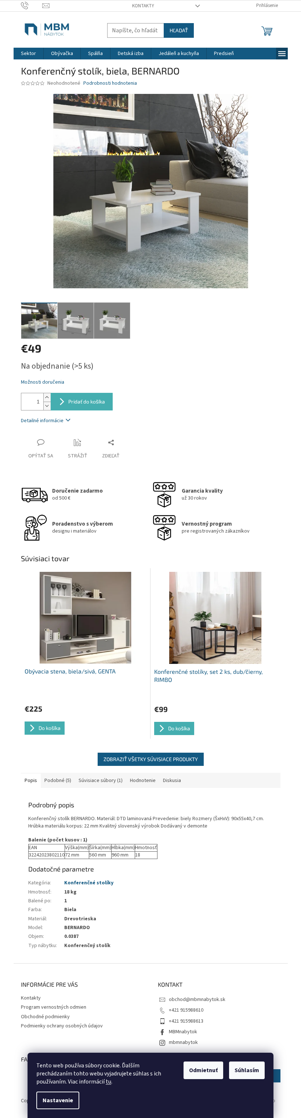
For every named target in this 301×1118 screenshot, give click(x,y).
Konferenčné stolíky (88, 883)
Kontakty (143, 6)
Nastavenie (58, 1100)
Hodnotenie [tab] (143, 780)
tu (108, 1082)
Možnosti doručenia (42, 382)
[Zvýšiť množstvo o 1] (47, 397)
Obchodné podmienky (45, 1016)
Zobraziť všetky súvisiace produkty (151, 759)
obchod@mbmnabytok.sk (197, 999)
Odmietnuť (203, 1070)
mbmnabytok (183, 1042)
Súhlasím (247, 1070)
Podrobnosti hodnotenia (110, 83)
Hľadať (179, 30)
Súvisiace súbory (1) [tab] (101, 780)
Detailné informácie (42, 420)
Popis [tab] (31, 780)
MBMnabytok (183, 1031)
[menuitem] (28, 53)
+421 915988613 (186, 1021)
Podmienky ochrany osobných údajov (62, 1026)
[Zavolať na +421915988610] (32, 5)
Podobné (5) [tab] (57, 780)
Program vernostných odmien (53, 1007)
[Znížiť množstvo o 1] (47, 406)
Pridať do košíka (86, 401)
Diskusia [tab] (172, 780)
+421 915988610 (186, 1010)
